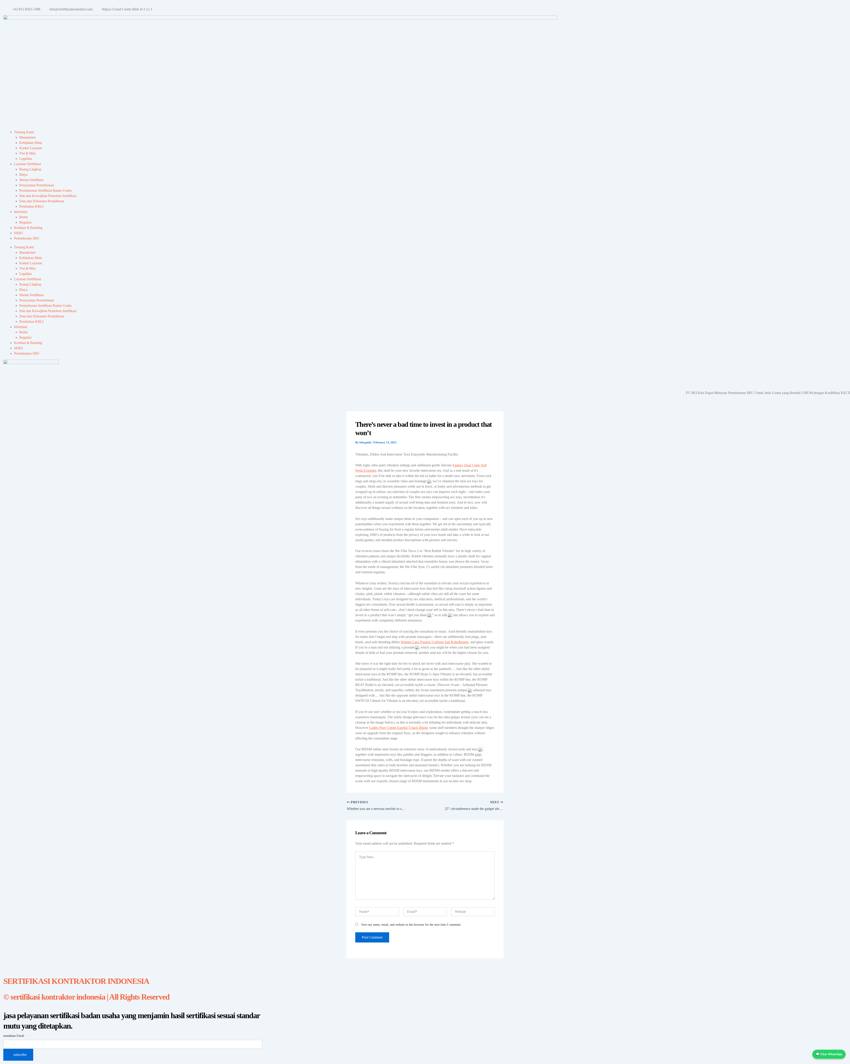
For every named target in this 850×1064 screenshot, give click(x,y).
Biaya (23, 174)
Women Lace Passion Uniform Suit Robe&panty (435, 642)
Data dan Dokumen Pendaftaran (41, 201)
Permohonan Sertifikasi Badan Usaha (45, 190)
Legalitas (25, 158)
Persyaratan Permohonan (36, 185)
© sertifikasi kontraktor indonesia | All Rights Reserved (86, 997)
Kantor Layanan (30, 148)
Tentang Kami (24, 132)
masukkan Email (13, 1035)
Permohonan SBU (27, 238)
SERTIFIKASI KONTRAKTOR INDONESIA (76, 981)
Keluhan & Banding (28, 228)
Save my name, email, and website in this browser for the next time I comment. (411, 924)
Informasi (20, 212)
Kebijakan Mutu (30, 143)
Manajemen (27, 137)
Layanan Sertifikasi (27, 164)
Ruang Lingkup (30, 169)
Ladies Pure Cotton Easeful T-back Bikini (398, 728)
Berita (23, 217)
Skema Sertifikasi (31, 180)
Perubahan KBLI (31, 206)
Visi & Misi (27, 153)
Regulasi (25, 222)
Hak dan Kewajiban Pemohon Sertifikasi (47, 196)
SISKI (18, 233)
